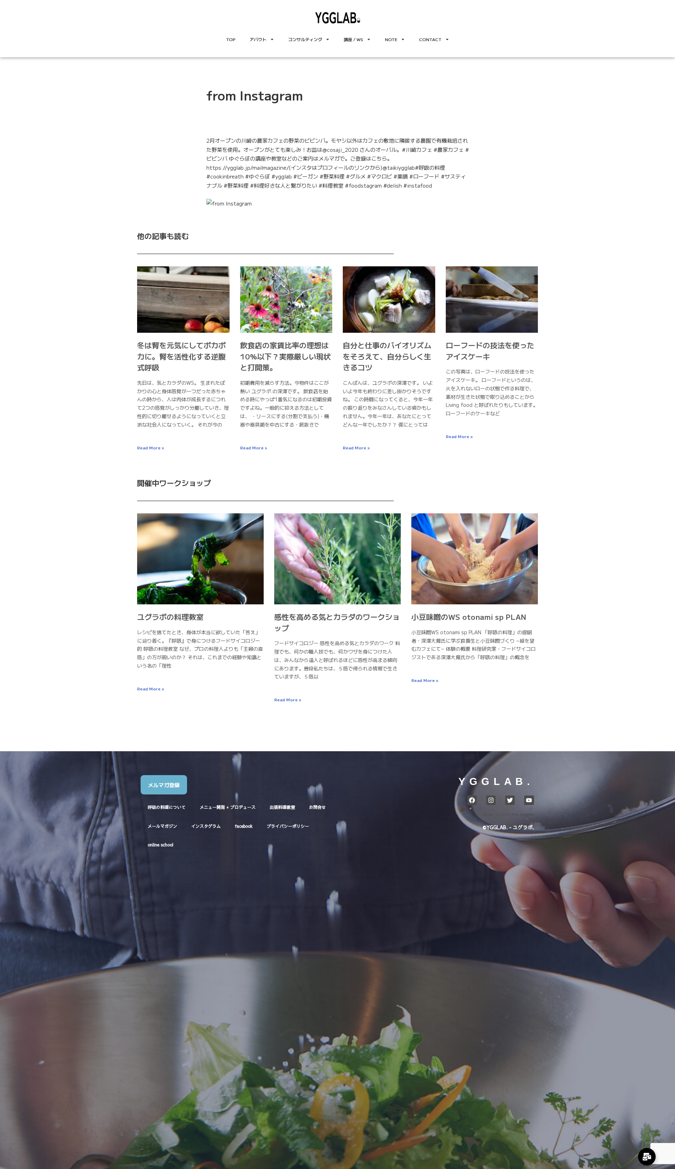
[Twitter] (510, 800)
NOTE (391, 39)
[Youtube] (529, 800)
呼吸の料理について (167, 807)
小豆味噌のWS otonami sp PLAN (468, 616)
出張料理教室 (282, 807)
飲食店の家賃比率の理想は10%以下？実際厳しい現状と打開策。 (285, 356)
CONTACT (430, 39)
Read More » (150, 447)
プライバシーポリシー (288, 826)
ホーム (488, 814)
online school (160, 844)
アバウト (258, 39)
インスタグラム (206, 826)
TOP (231, 39)
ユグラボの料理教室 (170, 616)
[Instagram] (491, 800)
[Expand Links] (647, 1156)
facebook (244, 826)
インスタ (502, 814)
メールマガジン (162, 826)
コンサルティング (305, 39)
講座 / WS (353, 39)
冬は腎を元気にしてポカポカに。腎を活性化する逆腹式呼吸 (181, 356)
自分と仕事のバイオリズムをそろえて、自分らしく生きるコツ (387, 356)
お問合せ (317, 807)
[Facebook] (472, 800)
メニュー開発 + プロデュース (228, 807)
